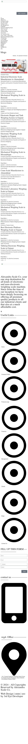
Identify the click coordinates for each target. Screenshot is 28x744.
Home (2, 18)
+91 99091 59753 (5, 625)
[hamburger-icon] (1, 17)
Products (3, 26)
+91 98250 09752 (5, 624)
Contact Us (3, 47)
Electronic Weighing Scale (7, 27)
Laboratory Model (4, 31)
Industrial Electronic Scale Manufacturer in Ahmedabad (12, 78)
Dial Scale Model (4, 40)
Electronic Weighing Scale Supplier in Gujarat (11, 134)
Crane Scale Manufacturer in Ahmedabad (12, 171)
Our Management (5, 25)
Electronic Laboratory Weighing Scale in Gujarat (14, 190)
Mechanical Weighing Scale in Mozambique (13, 153)
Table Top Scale (4, 29)
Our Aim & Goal (4, 22)
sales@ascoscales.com (7, 632)
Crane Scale (3, 32)
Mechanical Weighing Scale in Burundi (13, 96)
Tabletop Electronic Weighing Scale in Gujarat (13, 246)
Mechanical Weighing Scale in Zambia (13, 208)
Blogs (2, 46)
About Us (3, 20)
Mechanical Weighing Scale (7, 36)
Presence (3, 43)
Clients (2, 44)
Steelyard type (4, 38)
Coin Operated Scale (5, 34)
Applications (4, 42)
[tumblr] (1, 311)
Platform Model (4, 30)
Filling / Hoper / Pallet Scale (6, 35)
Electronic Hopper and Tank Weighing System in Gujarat (12, 116)
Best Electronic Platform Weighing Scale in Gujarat (11, 228)
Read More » (4, 88)
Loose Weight (3, 39)
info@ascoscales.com (8, 631)
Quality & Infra (4, 23)
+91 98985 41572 (5, 626)
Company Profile (4, 21)
